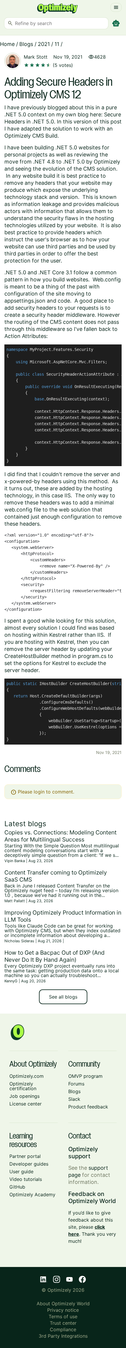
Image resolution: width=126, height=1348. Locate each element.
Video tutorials (25, 1179)
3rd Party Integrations (63, 1336)
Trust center (63, 1323)
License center (25, 1104)
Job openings (24, 1096)
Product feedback (88, 1107)
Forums (76, 1084)
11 (57, 44)
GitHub (17, 1187)
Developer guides (28, 1164)
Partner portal (25, 1156)
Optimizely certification (22, 1086)
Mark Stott (35, 57)
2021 (44, 44)
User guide (21, 1171)
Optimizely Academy (32, 1194)
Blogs (26, 44)
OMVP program (85, 1076)
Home (7, 44)
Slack (74, 1099)
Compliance (63, 1329)
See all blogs (63, 997)
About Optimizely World (63, 1303)
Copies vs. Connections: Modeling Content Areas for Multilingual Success (60, 836)
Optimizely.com (26, 1076)
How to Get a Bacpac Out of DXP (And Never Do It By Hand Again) (54, 956)
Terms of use (63, 1316)
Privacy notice (63, 1310)
